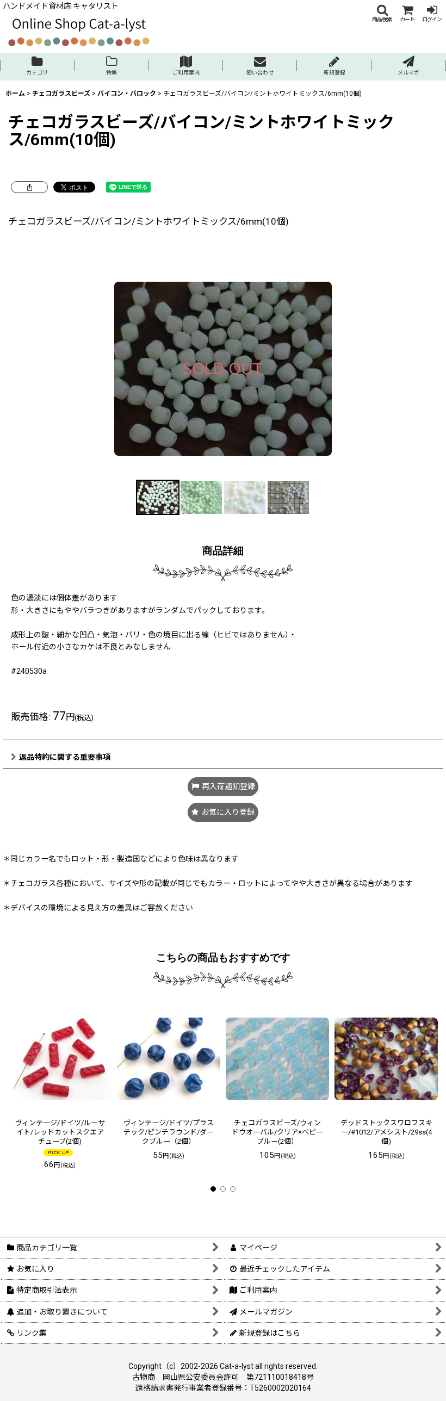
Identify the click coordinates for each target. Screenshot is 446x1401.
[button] (382, 13)
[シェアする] (29, 187)
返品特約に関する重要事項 (64, 757)
